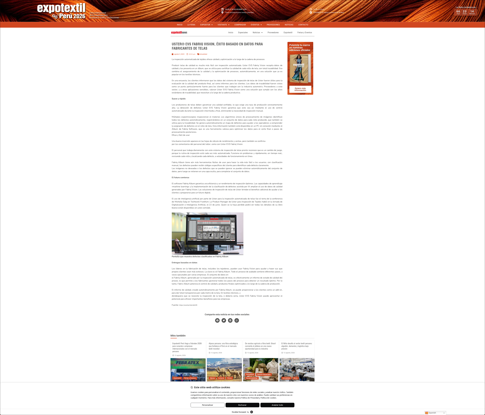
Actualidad (203, 54)
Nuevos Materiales (264, 374)
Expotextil (288, 32)
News (296, 378)
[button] (217, 320)
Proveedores (273, 25)
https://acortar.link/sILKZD (188, 305)
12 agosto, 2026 (180, 355)
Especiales (243, 32)
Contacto (303, 25)
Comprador (240, 25)
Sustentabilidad (251, 378)
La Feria (191, 25)
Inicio (179, 25)
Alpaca (212, 378)
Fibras (229, 378)
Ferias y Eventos (304, 32)
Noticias (289, 25)
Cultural (221, 378)
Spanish (432, 413)
